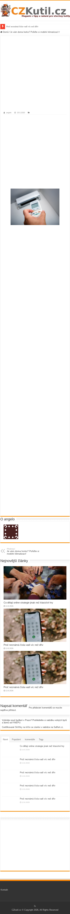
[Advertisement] (35, 75)
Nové (5, 739)
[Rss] (35, 906)
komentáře (30, 739)
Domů (5, 32)
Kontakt (4, 890)
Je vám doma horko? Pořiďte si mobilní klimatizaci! (34, 32)
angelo (8, 113)
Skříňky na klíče (22, 727)
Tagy (41, 739)
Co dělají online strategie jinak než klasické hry (28, 602)
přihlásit (12, 710)
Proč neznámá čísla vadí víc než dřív (22, 26)
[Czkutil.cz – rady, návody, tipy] (35, 10)
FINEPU (16, 722)
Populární (16, 739)
